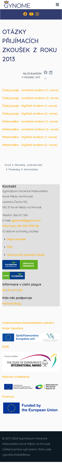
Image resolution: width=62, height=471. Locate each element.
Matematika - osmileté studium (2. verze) (30, 129)
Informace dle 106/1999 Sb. (21, 226)
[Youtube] (31, 14)
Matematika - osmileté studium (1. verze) (30, 121)
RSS (9, 247)
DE (4, 290)
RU (21, 290)
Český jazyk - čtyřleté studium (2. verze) (29, 113)
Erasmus (8, 396)
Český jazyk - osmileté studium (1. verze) (30, 90)
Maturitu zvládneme (15, 376)
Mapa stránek (16, 239)
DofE (5, 346)
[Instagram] (37, 14)
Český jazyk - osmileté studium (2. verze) (30, 98)
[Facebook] (25, 14)
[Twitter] (45, 78)
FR (15, 290)
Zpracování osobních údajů (26, 255)
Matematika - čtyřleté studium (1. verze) (29, 137)
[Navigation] (57, 4)
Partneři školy (11, 303)
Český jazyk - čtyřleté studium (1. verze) (29, 105)
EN (9, 290)
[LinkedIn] (50, 72)
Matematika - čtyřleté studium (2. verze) (29, 145)
